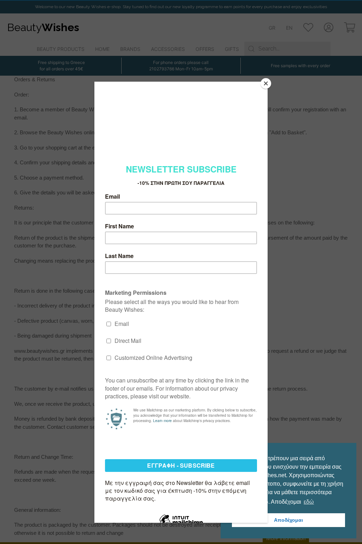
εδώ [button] (309, 502)
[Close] (266, 83)
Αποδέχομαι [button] (288, 520)
